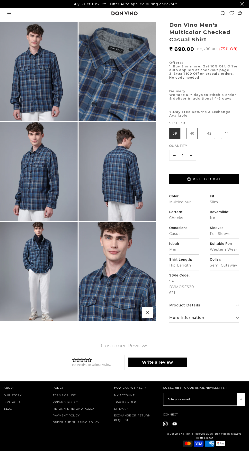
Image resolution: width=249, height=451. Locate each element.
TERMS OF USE (64, 395)
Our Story (13, 395)
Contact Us (14, 402)
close (6, 4)
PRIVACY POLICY (65, 402)
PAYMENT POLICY (66, 415)
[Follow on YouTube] (174, 424)
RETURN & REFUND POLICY (74, 408)
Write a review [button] (157, 362)
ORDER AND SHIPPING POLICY (76, 422)
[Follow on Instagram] (165, 424)
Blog (8, 408)
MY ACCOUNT (124, 395)
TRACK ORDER (125, 402)
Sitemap (121, 408)
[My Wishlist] (233, 13)
